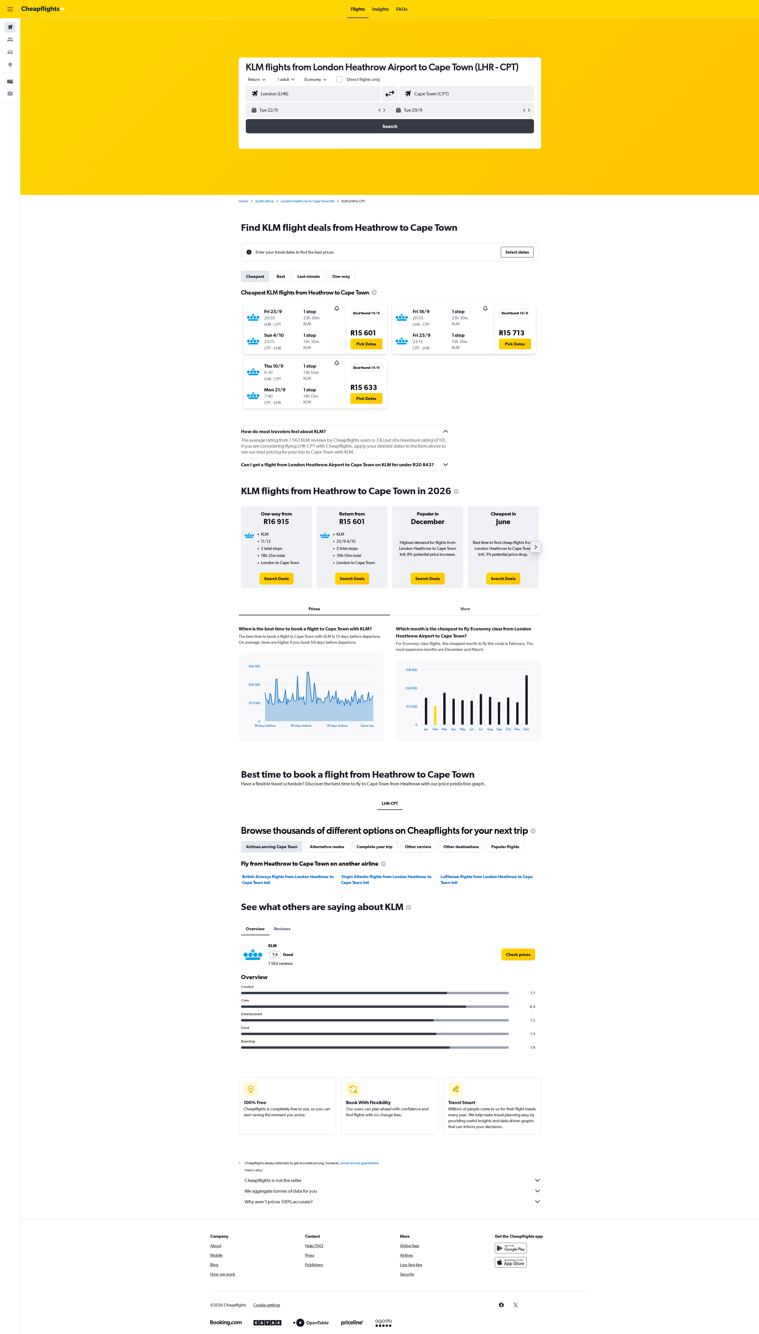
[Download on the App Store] (511, 1262)
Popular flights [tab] (505, 846)
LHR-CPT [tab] (390, 803)
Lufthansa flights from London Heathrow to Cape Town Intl (487, 879)
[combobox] (257, 79)
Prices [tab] (314, 608)
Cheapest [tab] (255, 276)
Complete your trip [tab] (375, 846)
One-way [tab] (341, 276)
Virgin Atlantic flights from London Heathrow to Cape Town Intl (386, 879)
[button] (10, 9)
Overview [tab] (255, 928)
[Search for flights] (10, 27)
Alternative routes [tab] (327, 846)
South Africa (264, 201)
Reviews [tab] (282, 928)
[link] (276, 578)
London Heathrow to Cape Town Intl (307, 201)
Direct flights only (363, 79)
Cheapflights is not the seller (273, 1180)
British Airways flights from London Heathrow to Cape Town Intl (288, 879)
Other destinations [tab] (461, 846)
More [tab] (465, 608)
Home (243, 201)
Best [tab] (281, 276)
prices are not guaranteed (359, 1163)
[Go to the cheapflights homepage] (43, 9)
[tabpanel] (390, 689)
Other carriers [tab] (418, 846)
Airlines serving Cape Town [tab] (271, 846)
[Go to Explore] (10, 65)
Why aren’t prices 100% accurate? (279, 1202)
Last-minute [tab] (308, 276)
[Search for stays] (10, 40)
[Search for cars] (10, 52)
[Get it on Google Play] (511, 1248)
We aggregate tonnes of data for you (281, 1191)
